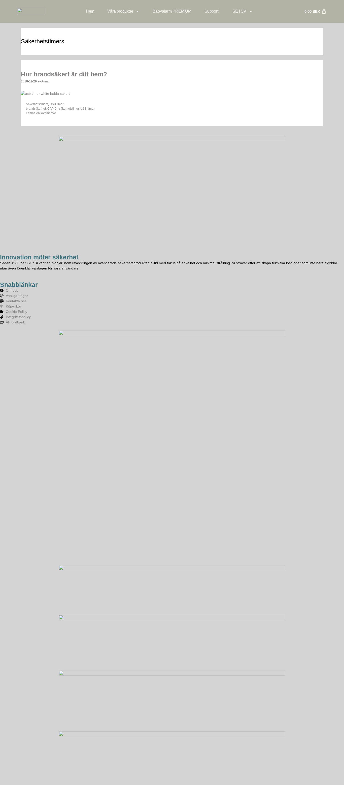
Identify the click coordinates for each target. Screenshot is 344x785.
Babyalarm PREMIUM (172, 11)
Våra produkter (120, 11)
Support (211, 11)
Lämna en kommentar (41, 113)
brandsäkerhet (36, 108)
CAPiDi (52, 108)
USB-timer (87, 108)
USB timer (56, 104)
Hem (90, 11)
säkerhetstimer (69, 108)
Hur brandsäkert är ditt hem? (64, 74)
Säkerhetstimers (37, 104)
